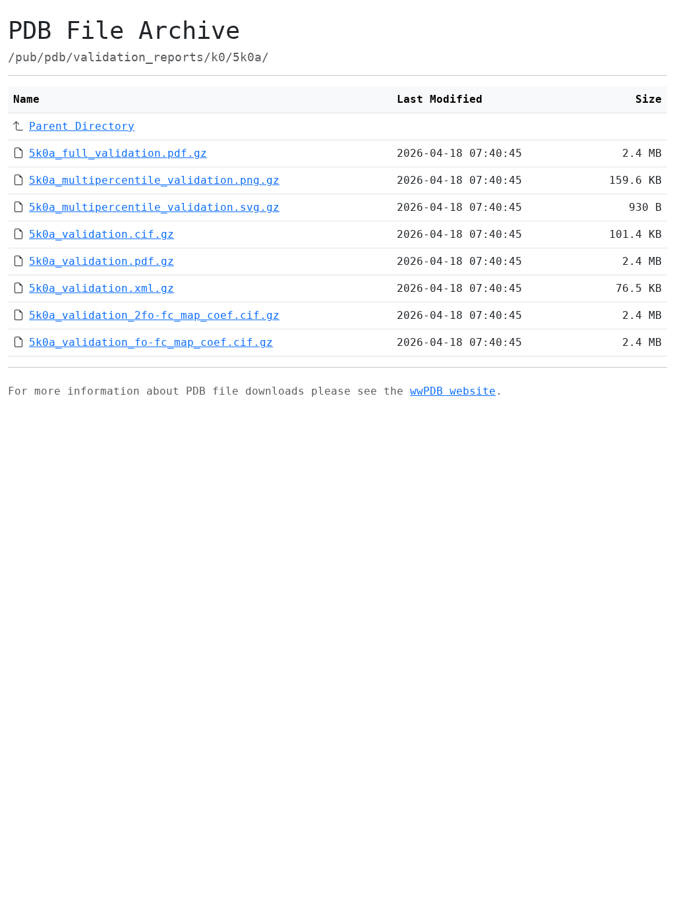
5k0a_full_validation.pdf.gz (118, 153)
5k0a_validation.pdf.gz (101, 261)
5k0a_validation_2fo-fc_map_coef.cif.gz (154, 315)
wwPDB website (453, 391)
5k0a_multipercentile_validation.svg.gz (154, 207)
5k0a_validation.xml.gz (101, 288)
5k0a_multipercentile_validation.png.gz (154, 180)
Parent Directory (81, 126)
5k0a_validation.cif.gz (101, 234)
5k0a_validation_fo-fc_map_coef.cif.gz (151, 342)
